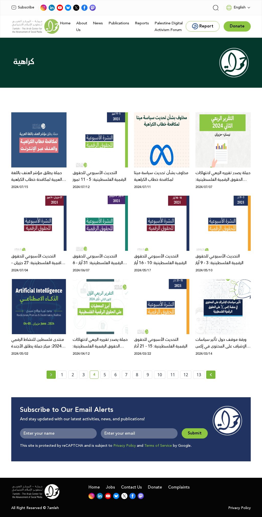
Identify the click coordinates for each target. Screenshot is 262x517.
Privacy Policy (124, 446)
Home (65, 23)
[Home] (35, 26)
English (240, 7)
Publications (118, 23)
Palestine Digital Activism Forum (169, 26)
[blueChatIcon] (68, 7)
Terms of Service (158, 446)
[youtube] (60, 7)
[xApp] (76, 7)
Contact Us (131, 487)
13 (198, 374)
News (98, 23)
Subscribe (26, 7)
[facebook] (84, 7)
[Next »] (210, 375)
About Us (81, 26)
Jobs (110, 487)
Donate (155, 487)
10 (159, 374)
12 (185, 374)
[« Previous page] (51, 375)
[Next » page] (210, 375)
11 (172, 374)
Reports (142, 23)
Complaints (179, 487)
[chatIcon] (93, 7)
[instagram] (43, 7)
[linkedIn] (52, 7)
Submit (195, 433)
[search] (216, 8)
